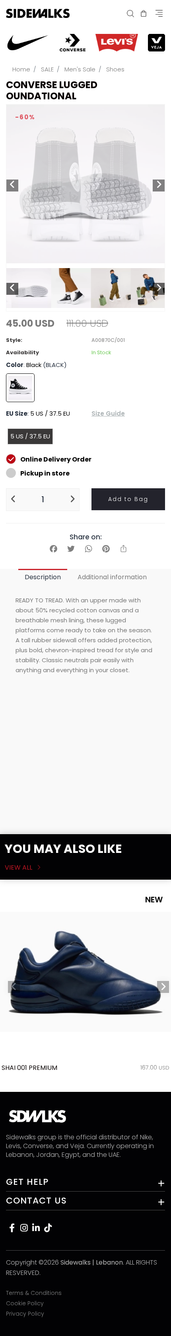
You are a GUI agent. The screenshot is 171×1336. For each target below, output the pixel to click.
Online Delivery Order (55, 459)
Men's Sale (79, 69)
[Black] (20, 387)
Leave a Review (131, 814)
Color (14, 365)
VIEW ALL (19, 867)
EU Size (16, 413)
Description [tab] (43, 577)
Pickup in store (45, 473)
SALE (47, 69)
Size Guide (108, 413)
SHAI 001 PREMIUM (29, 1067)
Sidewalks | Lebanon (91, 1262)
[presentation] (14, 987)
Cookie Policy (25, 1303)
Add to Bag (128, 499)
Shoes (115, 69)
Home (21, 69)
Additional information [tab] (112, 577)
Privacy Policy (25, 1314)
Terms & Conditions (34, 1293)
